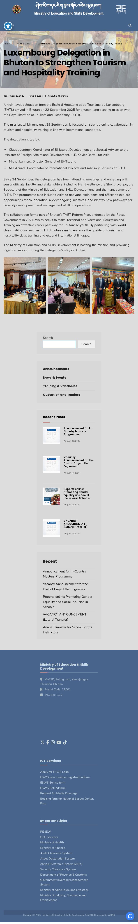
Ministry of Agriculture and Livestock (64, 890)
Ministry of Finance (52, 848)
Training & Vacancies (60, 386)
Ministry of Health (52, 842)
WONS (111, 915)
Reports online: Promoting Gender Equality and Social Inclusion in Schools (77, 493)
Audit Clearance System (56, 853)
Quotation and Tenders (61, 395)
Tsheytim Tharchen (58, 95)
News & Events (24, 43)
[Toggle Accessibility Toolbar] (8, 26)
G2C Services (49, 837)
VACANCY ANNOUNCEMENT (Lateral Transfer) (76, 524)
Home (7, 43)
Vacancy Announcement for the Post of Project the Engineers (79, 461)
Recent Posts (54, 417)
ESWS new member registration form (65, 777)
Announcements (56, 369)
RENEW (45, 832)
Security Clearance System (58, 869)
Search (48, 338)
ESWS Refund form (53, 788)
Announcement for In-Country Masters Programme (78, 431)
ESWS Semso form (52, 783)
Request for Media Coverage (58, 793)
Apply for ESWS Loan (54, 772)
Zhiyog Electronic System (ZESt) (61, 864)
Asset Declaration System (57, 859)
